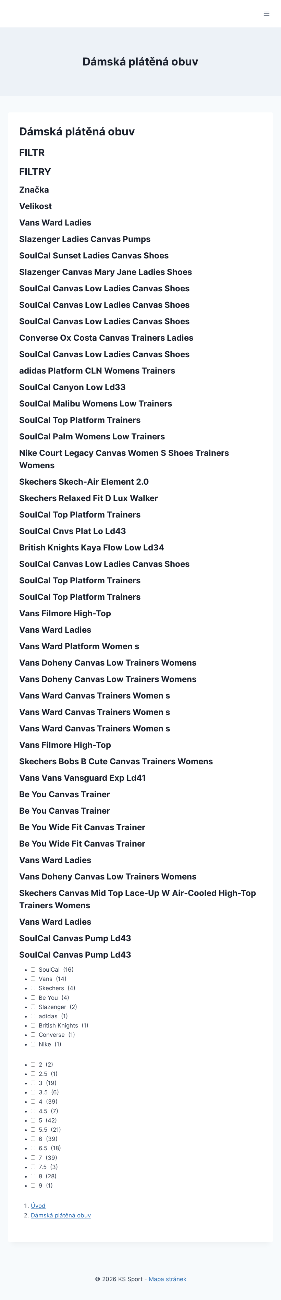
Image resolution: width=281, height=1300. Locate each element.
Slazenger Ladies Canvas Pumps (84, 239)
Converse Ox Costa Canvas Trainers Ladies (106, 338)
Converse (57, 1034)
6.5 (50, 1148)
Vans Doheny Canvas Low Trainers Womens (107, 663)
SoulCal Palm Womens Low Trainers (92, 436)
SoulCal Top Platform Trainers (79, 420)
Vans (52, 978)
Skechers (57, 988)
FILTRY (35, 172)
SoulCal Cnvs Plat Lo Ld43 (72, 531)
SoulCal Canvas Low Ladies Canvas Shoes (104, 288)
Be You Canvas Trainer (64, 794)
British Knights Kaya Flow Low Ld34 (91, 547)
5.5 (50, 1129)
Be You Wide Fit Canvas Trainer (82, 827)
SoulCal (56, 969)
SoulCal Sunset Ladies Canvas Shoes (94, 255)
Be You (54, 997)
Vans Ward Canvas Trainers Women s (94, 696)
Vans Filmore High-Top (65, 613)
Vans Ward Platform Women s (79, 646)
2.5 (48, 1073)
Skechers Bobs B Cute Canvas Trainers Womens (116, 761)
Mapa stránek (167, 1279)
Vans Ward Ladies (55, 223)
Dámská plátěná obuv (61, 1215)
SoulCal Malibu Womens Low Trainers (95, 404)
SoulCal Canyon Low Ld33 (72, 387)
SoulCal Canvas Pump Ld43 (75, 938)
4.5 (48, 1111)
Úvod (38, 1205)
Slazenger (58, 1007)
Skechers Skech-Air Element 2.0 (84, 482)
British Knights (63, 1025)
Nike (50, 1044)
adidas (53, 1016)
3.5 (49, 1092)
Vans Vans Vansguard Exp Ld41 (82, 778)
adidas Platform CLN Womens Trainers (97, 371)
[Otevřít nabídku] (266, 13)
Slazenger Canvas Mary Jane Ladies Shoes (105, 272)
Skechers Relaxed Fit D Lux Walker (88, 498)
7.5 (48, 1167)
